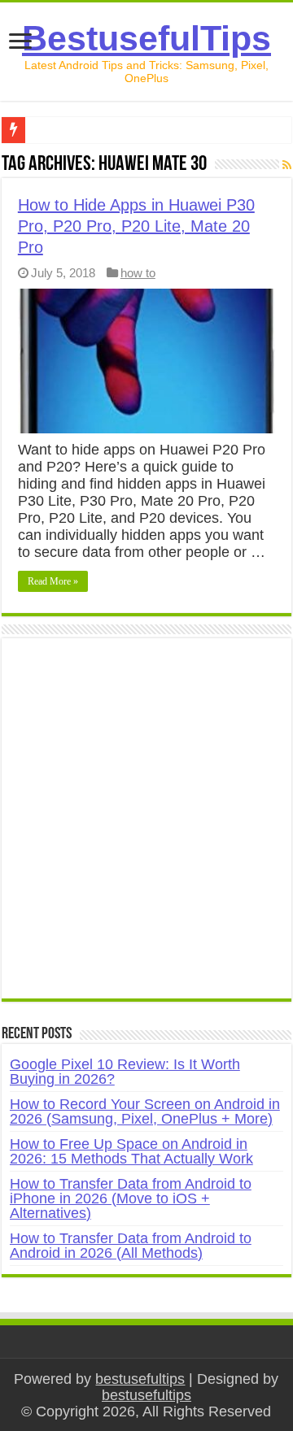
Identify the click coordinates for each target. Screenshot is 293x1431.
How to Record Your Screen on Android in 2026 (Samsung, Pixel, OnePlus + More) (145, 1111)
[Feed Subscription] (286, 165)
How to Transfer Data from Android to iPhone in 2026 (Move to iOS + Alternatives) (130, 1198)
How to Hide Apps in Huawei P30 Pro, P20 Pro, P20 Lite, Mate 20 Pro (136, 226)
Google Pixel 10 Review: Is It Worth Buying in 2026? (125, 1071)
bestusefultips (140, 1379)
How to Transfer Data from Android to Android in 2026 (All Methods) (130, 1245)
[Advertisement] (146, 827)
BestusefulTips (146, 38)
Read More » (53, 581)
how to (137, 273)
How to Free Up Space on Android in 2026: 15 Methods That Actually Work (131, 1151)
